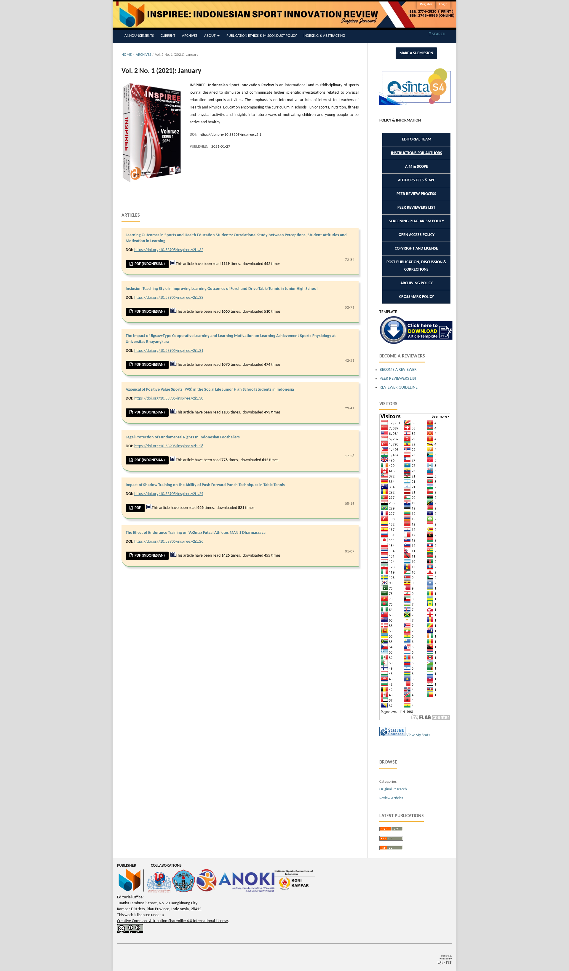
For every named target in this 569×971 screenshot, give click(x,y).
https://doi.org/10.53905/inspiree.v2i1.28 (168, 446)
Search (438, 34)
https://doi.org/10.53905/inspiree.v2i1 (230, 135)
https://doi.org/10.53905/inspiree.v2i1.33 (168, 298)
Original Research (393, 789)
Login (443, 4)
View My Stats (418, 735)
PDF (137, 508)
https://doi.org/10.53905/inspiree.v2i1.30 (168, 398)
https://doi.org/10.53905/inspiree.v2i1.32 (168, 250)
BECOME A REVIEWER (398, 370)
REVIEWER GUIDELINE (399, 387)
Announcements (139, 36)
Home (127, 55)
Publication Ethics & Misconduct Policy (261, 36)
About (210, 36)
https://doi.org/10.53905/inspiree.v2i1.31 (168, 351)
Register (426, 4)
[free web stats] (392, 735)
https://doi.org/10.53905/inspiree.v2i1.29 (168, 494)
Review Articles (391, 798)
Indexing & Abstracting (324, 36)
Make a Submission (416, 53)
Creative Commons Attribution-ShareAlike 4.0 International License (172, 921)
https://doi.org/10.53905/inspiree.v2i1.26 (168, 541)
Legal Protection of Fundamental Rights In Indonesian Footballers (183, 437)
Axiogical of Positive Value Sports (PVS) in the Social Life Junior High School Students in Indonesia (210, 389)
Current (168, 36)
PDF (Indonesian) (149, 264)
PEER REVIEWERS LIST (398, 378)
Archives (189, 36)
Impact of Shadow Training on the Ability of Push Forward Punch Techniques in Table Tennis (205, 485)
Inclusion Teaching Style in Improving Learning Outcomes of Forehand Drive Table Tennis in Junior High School (221, 289)
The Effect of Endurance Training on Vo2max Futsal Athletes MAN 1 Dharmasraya (196, 533)
